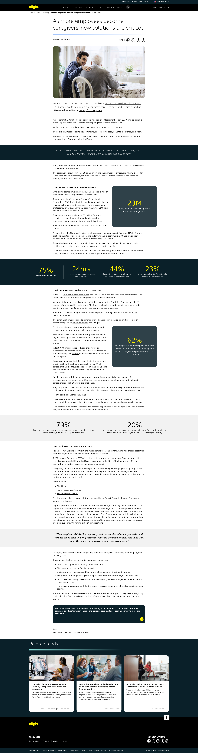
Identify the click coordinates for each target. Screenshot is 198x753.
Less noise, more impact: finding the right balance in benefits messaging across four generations (99, 686)
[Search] (127, 7)
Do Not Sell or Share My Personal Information (109, 750)
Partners (110, 7)
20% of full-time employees (76, 295)
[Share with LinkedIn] (128, 40)
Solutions (78, 7)
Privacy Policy (62, 750)
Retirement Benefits (47, 709)
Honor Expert (104, 498)
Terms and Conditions (49, 750)
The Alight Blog (43, 13)
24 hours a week (80, 323)
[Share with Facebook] (138, 40)
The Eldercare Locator (67, 494)
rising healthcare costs (129, 451)
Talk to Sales (159, 7)
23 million (72, 120)
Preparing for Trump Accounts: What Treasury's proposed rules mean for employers (49, 686)
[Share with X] (133, 40)
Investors (126, 1)
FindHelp (61, 486)
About (120, 7)
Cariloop (133, 498)
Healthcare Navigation (79, 633)
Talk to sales (33, 741)
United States (162, 1)
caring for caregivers (90, 110)
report (58, 233)
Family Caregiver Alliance (69, 490)
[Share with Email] (143, 40)
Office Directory (34, 750)
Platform (66, 7)
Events (100, 7)
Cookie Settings (86, 750)
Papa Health (118, 498)
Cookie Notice (74, 750)
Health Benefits (60, 633)
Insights (89, 7)
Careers (65, 741)
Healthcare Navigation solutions (81, 560)
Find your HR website (140, 1)
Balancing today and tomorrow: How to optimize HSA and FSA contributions (145, 685)
